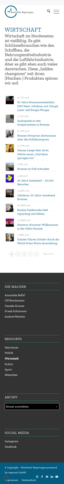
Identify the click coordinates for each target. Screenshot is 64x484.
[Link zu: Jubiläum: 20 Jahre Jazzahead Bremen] (10, 193)
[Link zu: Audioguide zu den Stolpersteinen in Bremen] (10, 119)
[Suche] (47, 11)
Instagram (11, 441)
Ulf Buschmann (14, 300)
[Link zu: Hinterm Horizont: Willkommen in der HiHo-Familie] (10, 223)
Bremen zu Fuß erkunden (33, 169)
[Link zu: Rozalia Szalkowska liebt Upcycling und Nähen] (10, 208)
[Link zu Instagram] (37, 476)
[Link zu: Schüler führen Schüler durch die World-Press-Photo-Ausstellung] (10, 237)
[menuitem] (47, 11)
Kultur (9, 364)
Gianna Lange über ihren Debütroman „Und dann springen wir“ (33, 154)
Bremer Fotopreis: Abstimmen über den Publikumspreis (36, 137)
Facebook (11, 446)
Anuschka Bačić (15, 295)
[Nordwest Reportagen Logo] (26, 11)
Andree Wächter (15, 316)
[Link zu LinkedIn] (51, 476)
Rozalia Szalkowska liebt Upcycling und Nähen (32, 212)
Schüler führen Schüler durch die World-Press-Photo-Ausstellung (38, 241)
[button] (6, 478)
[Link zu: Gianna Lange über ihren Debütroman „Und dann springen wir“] (10, 148)
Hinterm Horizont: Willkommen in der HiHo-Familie (37, 226)
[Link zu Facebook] (42, 476)
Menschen (11, 375)
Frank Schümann (16, 311)
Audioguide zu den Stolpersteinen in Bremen (33, 122)
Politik (9, 353)
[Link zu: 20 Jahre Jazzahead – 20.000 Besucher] (10, 178)
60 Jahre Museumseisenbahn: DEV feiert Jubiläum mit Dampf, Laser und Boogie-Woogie (38, 106)
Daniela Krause (14, 306)
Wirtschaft (12, 358)
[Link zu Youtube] (56, 476)
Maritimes (11, 347)
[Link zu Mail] (46, 476)
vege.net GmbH (17, 472)
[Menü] (54, 11)
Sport (8, 369)
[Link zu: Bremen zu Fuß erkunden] (10, 167)
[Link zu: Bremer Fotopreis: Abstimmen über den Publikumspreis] (10, 133)
